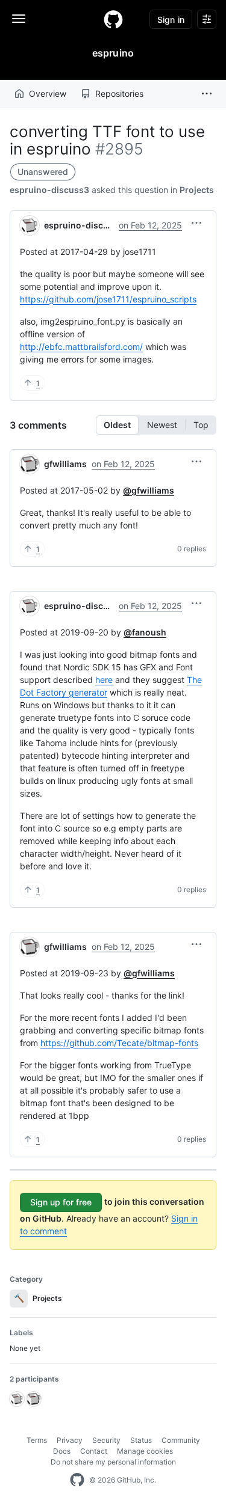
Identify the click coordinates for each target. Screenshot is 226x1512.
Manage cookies (145, 1450)
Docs (62, 1450)
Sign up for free (61, 1202)
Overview (47, 93)
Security (106, 1440)
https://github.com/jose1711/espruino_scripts (108, 299)
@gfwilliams (148, 490)
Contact (93, 1450)
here (104, 680)
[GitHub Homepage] (77, 1480)
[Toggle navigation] (19, 19)
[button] (206, 94)
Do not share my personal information (113, 1461)
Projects (197, 190)
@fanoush (145, 632)
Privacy (70, 1440)
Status (141, 1440)
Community (181, 1440)
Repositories (119, 93)
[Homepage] (113, 19)
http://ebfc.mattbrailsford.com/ (81, 346)
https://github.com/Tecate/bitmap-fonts (119, 1043)
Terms (37, 1440)
